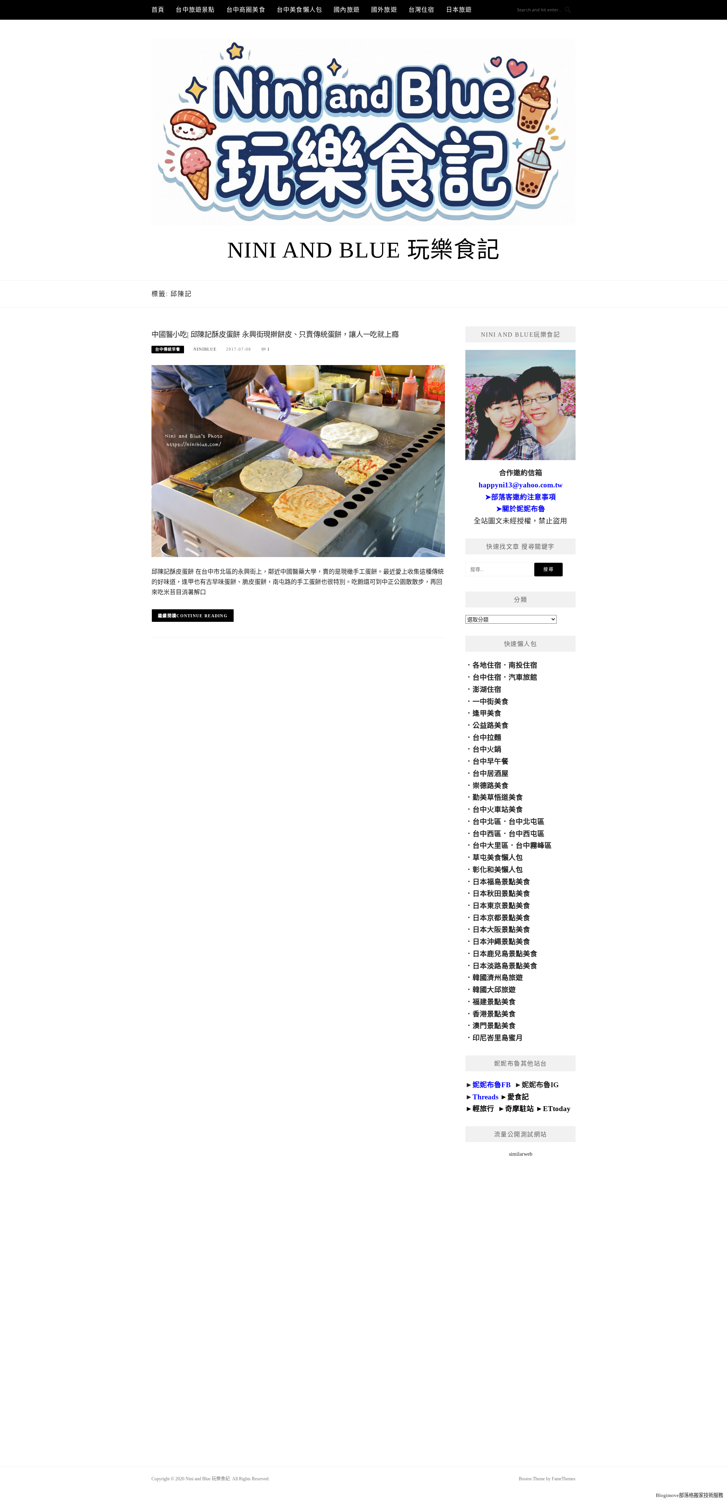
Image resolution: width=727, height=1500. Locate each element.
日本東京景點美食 (501, 906)
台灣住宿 (422, 9)
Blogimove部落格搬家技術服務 (689, 1495)
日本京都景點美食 (501, 918)
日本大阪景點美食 (501, 929)
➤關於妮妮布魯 (520, 509)
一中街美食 (491, 702)
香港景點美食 (494, 1014)
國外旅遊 (384, 9)
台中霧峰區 (534, 845)
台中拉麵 (487, 737)
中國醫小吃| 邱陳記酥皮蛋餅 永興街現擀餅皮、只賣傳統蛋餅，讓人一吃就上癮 (275, 335)
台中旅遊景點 (195, 9)
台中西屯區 (526, 834)
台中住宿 (487, 677)
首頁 (157, 9)
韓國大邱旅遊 (494, 990)
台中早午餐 (491, 761)
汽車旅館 (523, 677)
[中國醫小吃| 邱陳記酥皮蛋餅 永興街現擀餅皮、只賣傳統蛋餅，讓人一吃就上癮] (298, 461)
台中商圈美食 (245, 9)
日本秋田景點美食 (501, 894)
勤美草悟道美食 (498, 797)
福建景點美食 (494, 1002)
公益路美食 (491, 725)
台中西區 (487, 834)
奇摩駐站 (519, 1109)
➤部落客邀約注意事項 (520, 497)
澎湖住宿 (487, 689)
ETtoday (557, 1109)
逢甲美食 (487, 713)
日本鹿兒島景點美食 (505, 954)
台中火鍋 (487, 749)
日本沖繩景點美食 (501, 942)
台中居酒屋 (491, 773)
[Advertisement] (520, 1302)
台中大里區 (491, 845)
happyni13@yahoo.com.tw (521, 485)
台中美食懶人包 (299, 9)
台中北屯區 (526, 822)
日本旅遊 (459, 9)
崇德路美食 (491, 786)
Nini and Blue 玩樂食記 (363, 249)
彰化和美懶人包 (498, 870)
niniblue (205, 349)
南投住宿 (523, 665)
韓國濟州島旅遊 (498, 978)
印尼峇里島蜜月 (498, 1038)
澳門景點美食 (494, 1026)
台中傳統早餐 (167, 349)
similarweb (520, 1154)
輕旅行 (483, 1109)
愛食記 (518, 1097)
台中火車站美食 (498, 809)
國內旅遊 (347, 9)
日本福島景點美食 (501, 882)
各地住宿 (487, 665)
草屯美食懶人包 (498, 858)
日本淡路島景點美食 (505, 966)
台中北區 (487, 822)
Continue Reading (202, 615)
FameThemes (564, 1478)
